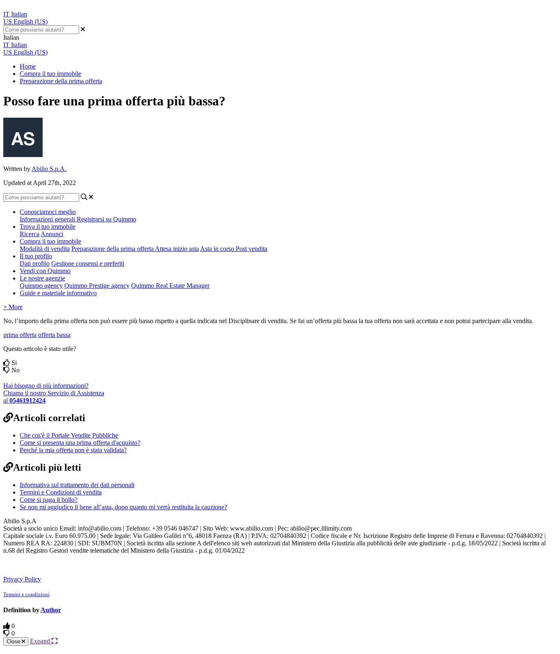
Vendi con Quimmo (45, 270)
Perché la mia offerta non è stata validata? (73, 450)
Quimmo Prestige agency (97, 285)
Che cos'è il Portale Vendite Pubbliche (69, 435)
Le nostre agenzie (42, 278)
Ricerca (29, 233)
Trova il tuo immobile (47, 226)
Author (51, 609)
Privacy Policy (22, 579)
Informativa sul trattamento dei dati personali (77, 484)
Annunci (52, 233)
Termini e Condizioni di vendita (61, 492)
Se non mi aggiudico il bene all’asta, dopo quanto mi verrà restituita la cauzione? (123, 507)
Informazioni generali (48, 219)
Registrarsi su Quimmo (106, 219)
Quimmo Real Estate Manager (170, 285)
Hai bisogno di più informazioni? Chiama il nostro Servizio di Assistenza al (53, 393)
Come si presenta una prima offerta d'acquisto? (80, 442)
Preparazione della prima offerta (61, 80)
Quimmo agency (41, 285)
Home (28, 66)
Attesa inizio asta (177, 248)
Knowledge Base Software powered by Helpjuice (70, 564)
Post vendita (251, 248)
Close (14, 641)
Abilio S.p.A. (49, 168)
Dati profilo (35, 263)
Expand (41, 641)
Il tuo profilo (36, 256)
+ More (13, 306)
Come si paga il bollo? (48, 499)
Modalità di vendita (45, 248)
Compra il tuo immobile (50, 73)
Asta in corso (218, 248)
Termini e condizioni (26, 594)
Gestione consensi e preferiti (87, 263)
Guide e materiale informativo (58, 292)
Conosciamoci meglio (48, 211)
